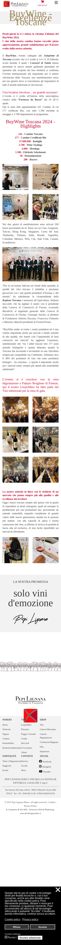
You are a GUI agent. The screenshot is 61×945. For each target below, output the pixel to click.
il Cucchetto (26, 748)
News (23, 770)
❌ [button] (58, 889)
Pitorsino (25, 729)
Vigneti (5, 734)
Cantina (5, 738)
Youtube (47, 771)
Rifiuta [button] (16, 927)
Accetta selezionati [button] (30, 937)
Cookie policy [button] (12, 919)
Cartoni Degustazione (46, 736)
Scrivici (24, 761)
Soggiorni (6, 765)
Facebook (47, 761)
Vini (42, 725)
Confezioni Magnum (49, 742)
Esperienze (44, 751)
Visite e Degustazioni (11, 761)
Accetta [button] (42, 927)
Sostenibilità (8, 743)
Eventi (5, 770)
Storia (5, 725)
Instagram (46, 766)
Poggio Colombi (28, 734)
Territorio (6, 729)
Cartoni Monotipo (48, 729)
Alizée (24, 752)
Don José (25, 743)
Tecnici (12, 937)
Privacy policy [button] (30, 919)
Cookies (51, 802)
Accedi (24, 765)
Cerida (24, 738)
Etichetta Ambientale (11, 748)
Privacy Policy (30, 806)
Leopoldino (26, 725)
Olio (42, 747)
